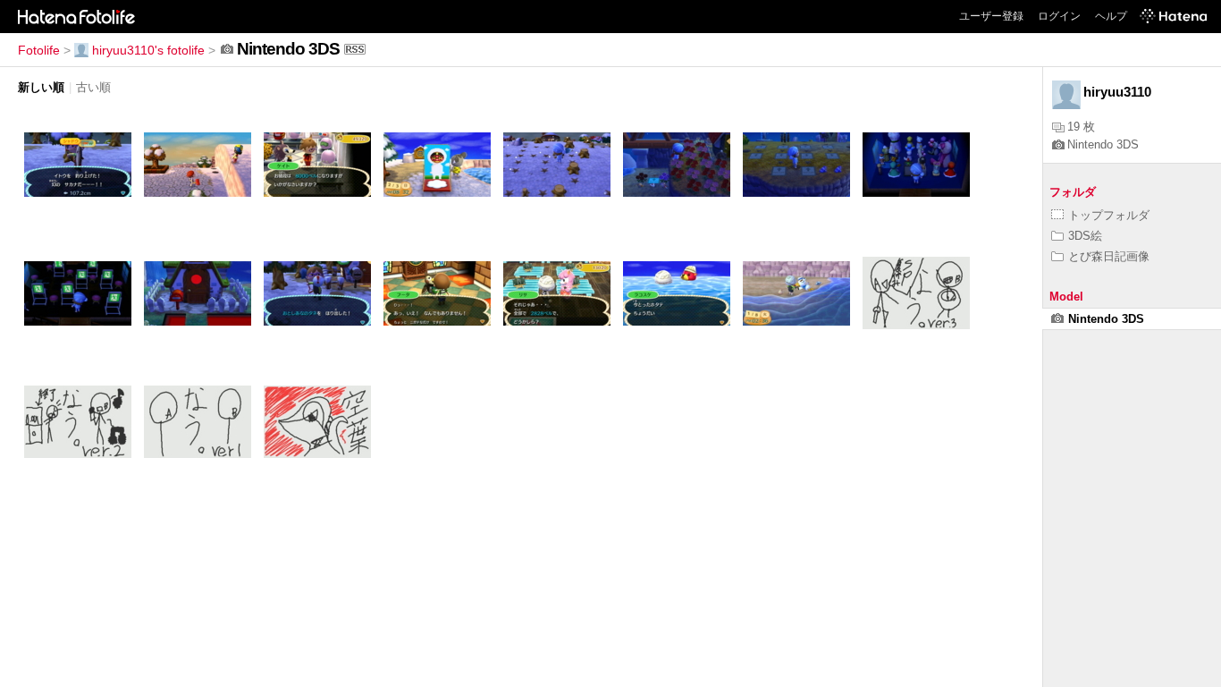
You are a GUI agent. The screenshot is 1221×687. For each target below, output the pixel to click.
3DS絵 (1085, 235)
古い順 (93, 87)
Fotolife (39, 50)
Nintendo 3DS (1103, 144)
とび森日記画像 (1108, 256)
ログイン (1059, 16)
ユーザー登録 (991, 16)
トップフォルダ (1108, 215)
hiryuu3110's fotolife (148, 50)
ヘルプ (1111, 16)
